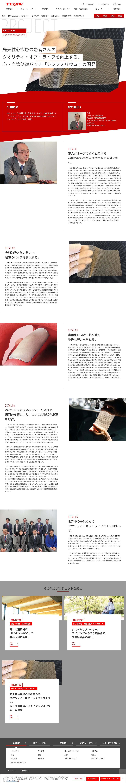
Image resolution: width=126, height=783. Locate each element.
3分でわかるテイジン (18, 762)
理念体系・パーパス (71, 751)
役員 (12, 755)
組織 (39, 755)
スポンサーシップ (70, 759)
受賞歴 (93, 755)
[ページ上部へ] (122, 772)
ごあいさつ (15, 751)
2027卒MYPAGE (105, 15)
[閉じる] (123, 778)
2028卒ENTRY (113, 15)
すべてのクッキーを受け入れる (110, 779)
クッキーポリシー (11, 781)
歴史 (66, 755)
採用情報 (23, 770)
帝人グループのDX (97, 759)
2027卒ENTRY (97, 15)
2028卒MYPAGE (120, 15)
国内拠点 (14, 759)
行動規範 (94, 751)
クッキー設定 (78, 779)
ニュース (9, 770)
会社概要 (41, 751)
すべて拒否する (92, 779)
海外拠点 (41, 759)
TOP (4, 15)
